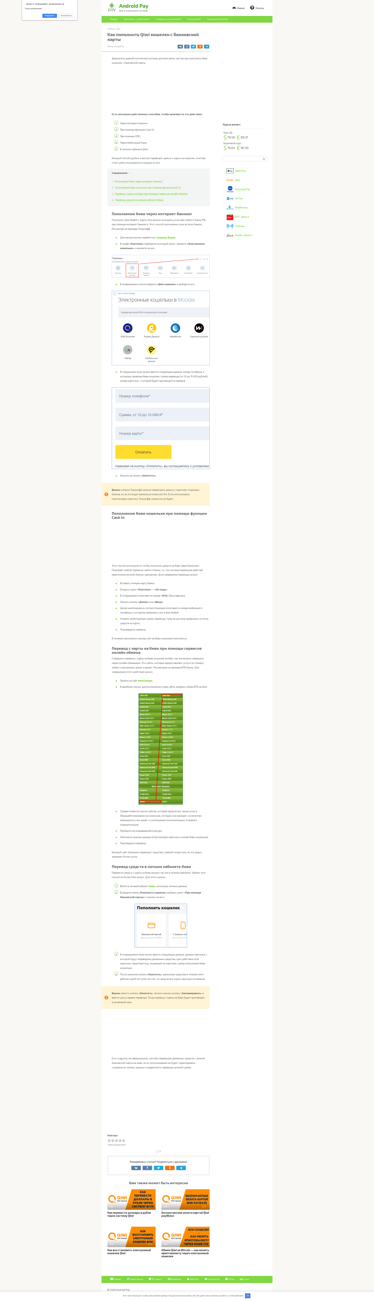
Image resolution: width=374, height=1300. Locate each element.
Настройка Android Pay (217, 19)
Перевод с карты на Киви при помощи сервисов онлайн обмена (151, 193)
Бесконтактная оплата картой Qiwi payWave (185, 1214)
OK (248, 1295)
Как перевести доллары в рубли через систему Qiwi (129, 1214)
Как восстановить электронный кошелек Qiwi (129, 1251)
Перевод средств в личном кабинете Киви (139, 199)
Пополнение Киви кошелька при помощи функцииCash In (148, 187)
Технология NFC (194, 19)
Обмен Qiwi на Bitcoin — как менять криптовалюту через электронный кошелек (185, 1253)
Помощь (114, 19)
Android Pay (133, 6)
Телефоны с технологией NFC (168, 19)
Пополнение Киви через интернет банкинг (139, 181)
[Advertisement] (160, 89)
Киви (152, 886)
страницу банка (165, 237)
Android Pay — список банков (137, 19)
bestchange (145, 680)
